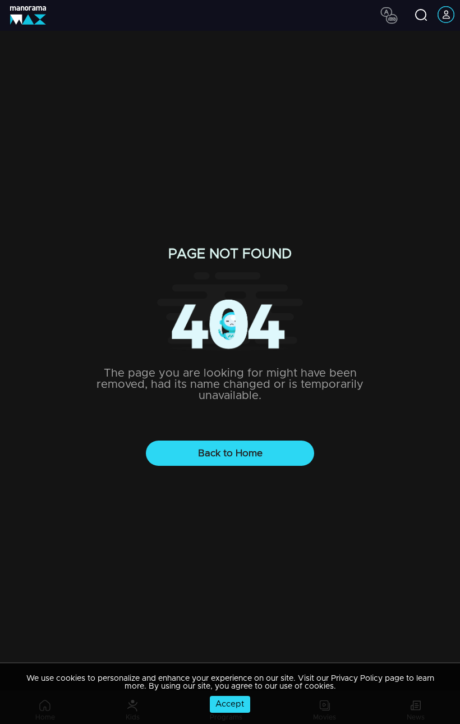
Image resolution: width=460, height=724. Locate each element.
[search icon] (421, 15)
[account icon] (446, 15)
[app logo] (32, 15)
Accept (230, 704)
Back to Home (230, 453)
